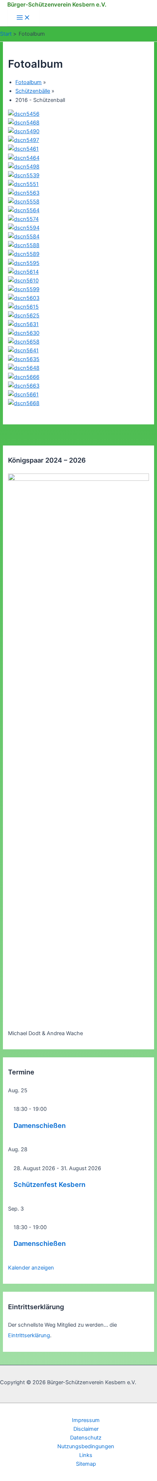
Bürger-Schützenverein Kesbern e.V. (57, 4)
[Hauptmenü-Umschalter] (23, 18)
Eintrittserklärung (29, 1335)
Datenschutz (86, 1437)
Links (85, 1455)
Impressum (86, 1420)
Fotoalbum (28, 82)
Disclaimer (86, 1429)
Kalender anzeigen (31, 1267)
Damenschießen (40, 1125)
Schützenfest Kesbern (49, 1184)
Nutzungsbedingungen (85, 1446)
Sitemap (86, 1464)
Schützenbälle (32, 91)
